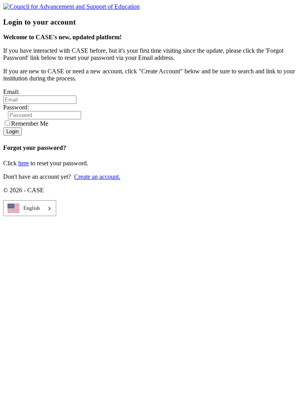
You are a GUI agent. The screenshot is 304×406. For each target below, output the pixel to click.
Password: (16, 107)
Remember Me (29, 123)
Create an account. (97, 176)
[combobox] (29, 208)
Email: (11, 91)
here (23, 163)
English (31, 208)
